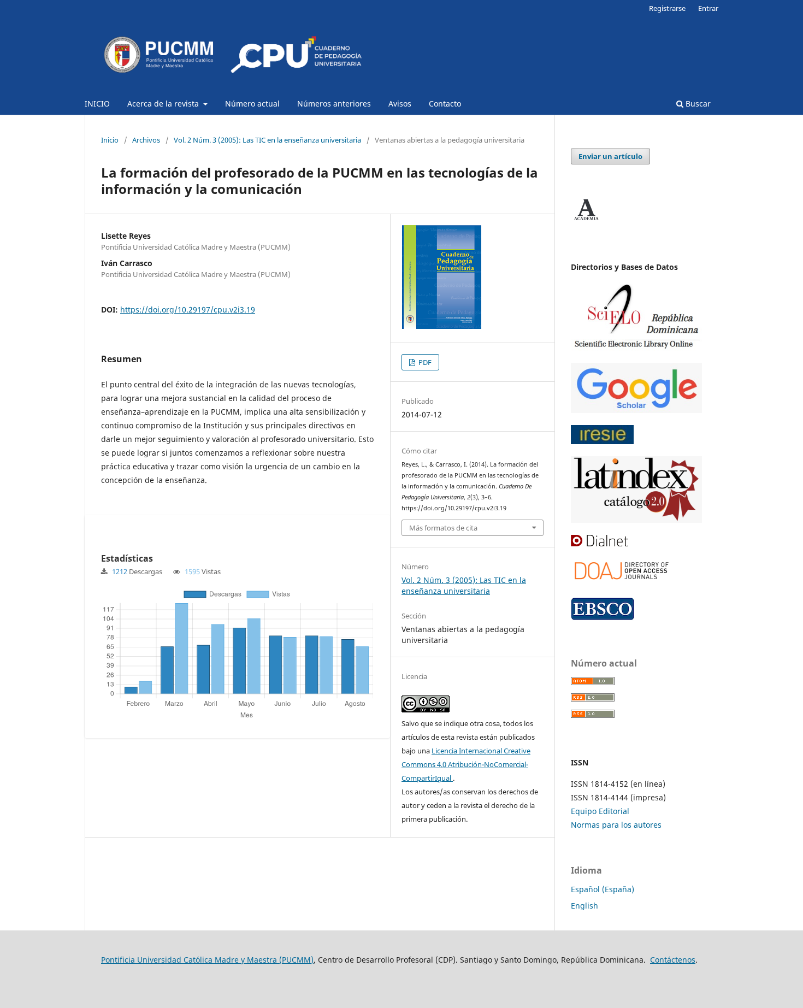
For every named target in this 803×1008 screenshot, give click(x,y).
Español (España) (602, 889)
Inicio (110, 140)
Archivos (146, 140)
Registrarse (667, 8)
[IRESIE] (602, 441)
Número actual (252, 103)
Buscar (697, 103)
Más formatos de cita (443, 528)
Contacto (445, 103)
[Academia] (586, 220)
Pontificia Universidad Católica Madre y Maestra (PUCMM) (207, 959)
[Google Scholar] (636, 410)
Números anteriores (334, 103)
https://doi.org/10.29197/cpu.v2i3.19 (187, 309)
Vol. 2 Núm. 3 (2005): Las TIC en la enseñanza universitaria (267, 140)
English (584, 905)
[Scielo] (636, 348)
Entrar (708, 8)
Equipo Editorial (600, 811)
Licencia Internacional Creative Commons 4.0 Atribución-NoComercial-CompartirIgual (466, 764)
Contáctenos (672, 959)
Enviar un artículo (610, 156)
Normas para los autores (616, 825)
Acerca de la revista (164, 103)
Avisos (399, 103)
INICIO (97, 103)
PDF (424, 362)
